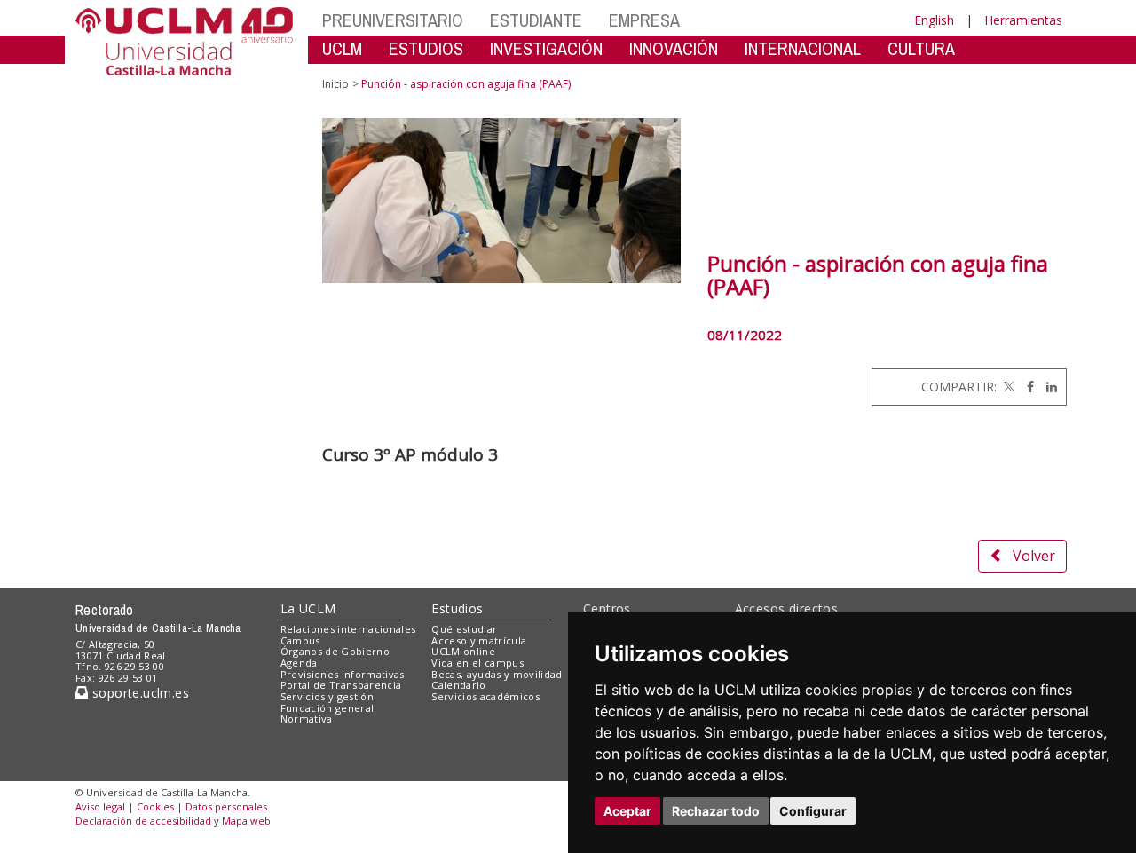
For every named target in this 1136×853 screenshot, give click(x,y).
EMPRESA (644, 20)
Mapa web (246, 820)
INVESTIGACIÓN (546, 48)
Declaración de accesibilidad (143, 820)
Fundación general (327, 708)
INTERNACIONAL (803, 48)
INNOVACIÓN (673, 48)
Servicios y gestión (327, 696)
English (934, 20)
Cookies (155, 806)
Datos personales (226, 806)
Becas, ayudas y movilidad (496, 674)
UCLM (342, 48)
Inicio (335, 83)
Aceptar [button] (627, 810)
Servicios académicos (485, 696)
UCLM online (463, 651)
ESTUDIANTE (536, 20)
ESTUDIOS (426, 48)
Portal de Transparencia (341, 684)
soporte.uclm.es (138, 692)
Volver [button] (1034, 555)
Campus (300, 640)
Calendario (458, 684)
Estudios (457, 608)
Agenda (299, 662)
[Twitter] (1007, 386)
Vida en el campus (477, 662)
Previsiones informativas (342, 674)
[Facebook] (1026, 386)
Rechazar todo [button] (716, 810)
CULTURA (921, 48)
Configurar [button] (813, 810)
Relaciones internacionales (348, 629)
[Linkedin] (1047, 386)
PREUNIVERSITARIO (392, 20)
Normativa (306, 718)
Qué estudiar (464, 629)
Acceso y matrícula (478, 640)
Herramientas (1023, 20)
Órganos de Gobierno (335, 651)
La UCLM (308, 608)
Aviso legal (100, 806)
